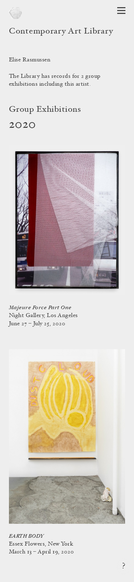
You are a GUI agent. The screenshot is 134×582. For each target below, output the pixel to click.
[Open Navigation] (121, 10)
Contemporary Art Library (61, 31)
